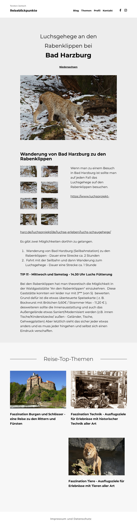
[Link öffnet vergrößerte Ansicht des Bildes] (28, 171)
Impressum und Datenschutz (70, 518)
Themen (86, 10)
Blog (76, 10)
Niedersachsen (68, 66)
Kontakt (108, 10)
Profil (97, 10)
